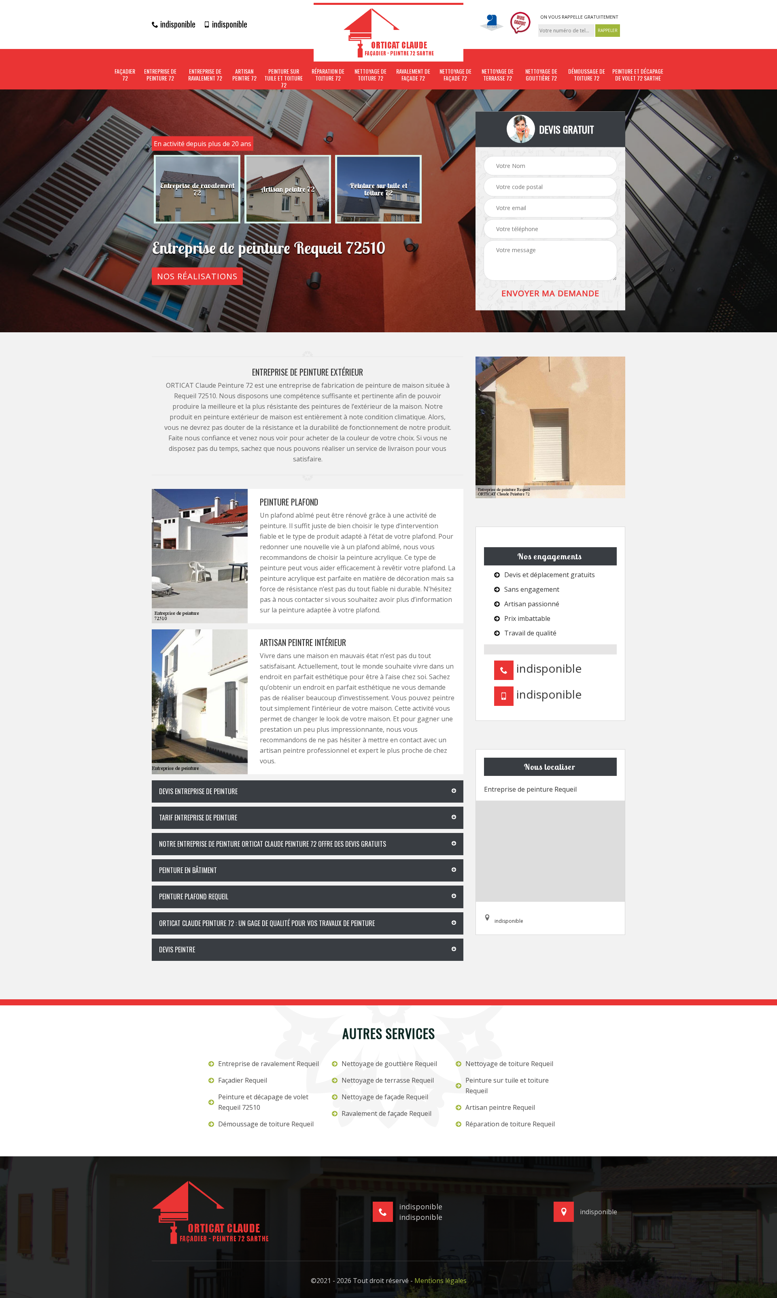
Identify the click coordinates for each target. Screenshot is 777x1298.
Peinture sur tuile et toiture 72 (283, 78)
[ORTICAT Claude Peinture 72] (388, 32)
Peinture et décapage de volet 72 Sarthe (637, 75)
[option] (197, 189)
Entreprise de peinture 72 (160, 75)
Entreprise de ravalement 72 (205, 75)
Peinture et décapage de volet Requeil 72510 (263, 1102)
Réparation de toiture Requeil (510, 1124)
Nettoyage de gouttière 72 (541, 75)
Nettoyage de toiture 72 (370, 75)
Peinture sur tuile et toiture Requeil (507, 1085)
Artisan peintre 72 (244, 75)
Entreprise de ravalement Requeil (268, 1063)
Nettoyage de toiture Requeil (509, 1063)
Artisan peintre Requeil (500, 1107)
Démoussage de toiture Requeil (266, 1124)
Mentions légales (440, 1280)
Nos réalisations (197, 276)
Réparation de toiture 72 (328, 75)
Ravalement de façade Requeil (386, 1113)
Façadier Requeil (242, 1080)
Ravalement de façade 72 (413, 75)
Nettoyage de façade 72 (455, 75)
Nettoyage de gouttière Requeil (389, 1063)
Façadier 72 (125, 75)
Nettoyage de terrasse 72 (498, 75)
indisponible (176, 24)
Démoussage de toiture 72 (586, 75)
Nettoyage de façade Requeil (385, 1096)
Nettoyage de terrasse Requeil (388, 1080)
